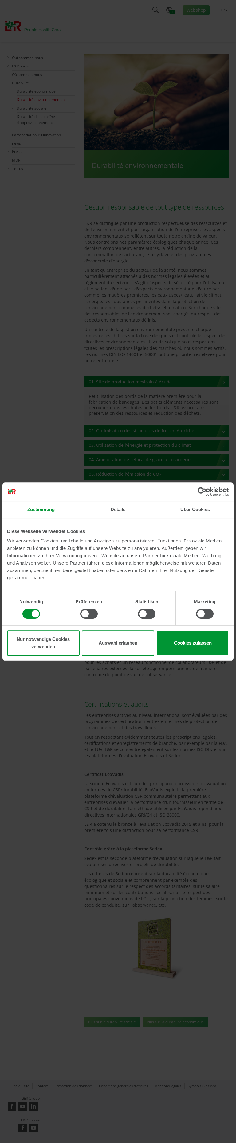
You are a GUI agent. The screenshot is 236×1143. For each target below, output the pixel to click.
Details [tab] (118, 509)
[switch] (89, 614)
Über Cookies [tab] (195, 509)
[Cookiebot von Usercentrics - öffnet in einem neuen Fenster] (202, 491)
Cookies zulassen (193, 642)
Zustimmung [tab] (41, 509)
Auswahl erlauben (118, 642)
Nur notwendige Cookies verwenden (43, 643)
